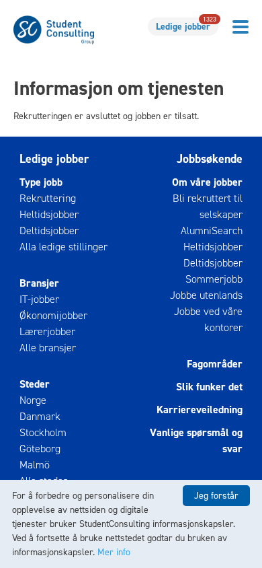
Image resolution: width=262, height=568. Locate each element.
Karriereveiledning (200, 409)
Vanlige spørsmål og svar (196, 440)
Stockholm (43, 432)
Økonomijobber (53, 315)
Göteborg (39, 448)
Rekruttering (47, 198)
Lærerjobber (47, 331)
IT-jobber (39, 299)
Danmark (39, 416)
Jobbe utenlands (206, 295)
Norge (32, 400)
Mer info (113, 552)
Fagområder (215, 364)
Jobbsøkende (210, 159)
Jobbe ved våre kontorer (208, 319)
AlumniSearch (212, 230)
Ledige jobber (186, 25)
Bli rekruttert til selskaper (208, 206)
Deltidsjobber (49, 230)
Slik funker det (209, 387)
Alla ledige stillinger (63, 247)
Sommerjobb (214, 279)
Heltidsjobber (49, 214)
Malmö (34, 465)
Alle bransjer (47, 348)
